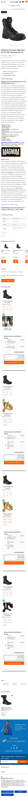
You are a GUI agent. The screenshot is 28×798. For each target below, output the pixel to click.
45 (3, 312)
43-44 (4, 422)
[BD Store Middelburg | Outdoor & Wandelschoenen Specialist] (14, 2)
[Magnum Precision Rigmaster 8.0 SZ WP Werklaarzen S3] (7, 700)
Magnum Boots (5, 159)
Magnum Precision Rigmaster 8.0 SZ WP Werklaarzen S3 (6, 709)
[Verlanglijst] (23, 2)
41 (10, 306)
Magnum (14, 55)
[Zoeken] (4, 2)
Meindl (11, 204)
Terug (4, 9)
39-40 (4, 419)
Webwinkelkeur (21, 741)
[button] (11, 45)
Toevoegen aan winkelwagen (14, 362)
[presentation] (1, 28)
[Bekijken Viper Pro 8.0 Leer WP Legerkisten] (6, 247)
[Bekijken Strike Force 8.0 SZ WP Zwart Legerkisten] (18, 247)
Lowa (2, 204)
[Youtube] (16, 748)
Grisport (16, 204)
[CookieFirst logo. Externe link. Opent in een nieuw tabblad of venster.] (1, 776)
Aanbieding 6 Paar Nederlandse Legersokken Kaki (7, 415)
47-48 (4, 424)
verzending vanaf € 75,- (10, 71)
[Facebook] (11, 748)
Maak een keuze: (7, 304)
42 (4, 309)
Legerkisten (5, 684)
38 (4, 306)
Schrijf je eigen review (7, 280)
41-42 (9, 419)
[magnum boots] (11, 151)
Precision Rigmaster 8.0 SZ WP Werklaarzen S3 (7, 302)
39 (7, 306)
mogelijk (9, 75)
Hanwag (7, 204)
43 (7, 309)
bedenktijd (8, 73)
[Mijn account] (20, 2)
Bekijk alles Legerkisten (7, 57)
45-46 (9, 422)
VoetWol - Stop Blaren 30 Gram (11, 347)
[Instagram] (14, 748)
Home (7, 9)
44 (11, 309)
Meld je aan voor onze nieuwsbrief (14, 750)
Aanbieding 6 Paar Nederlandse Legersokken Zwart (7, 615)
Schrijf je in (23, 761)
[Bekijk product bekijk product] (3, 261)
